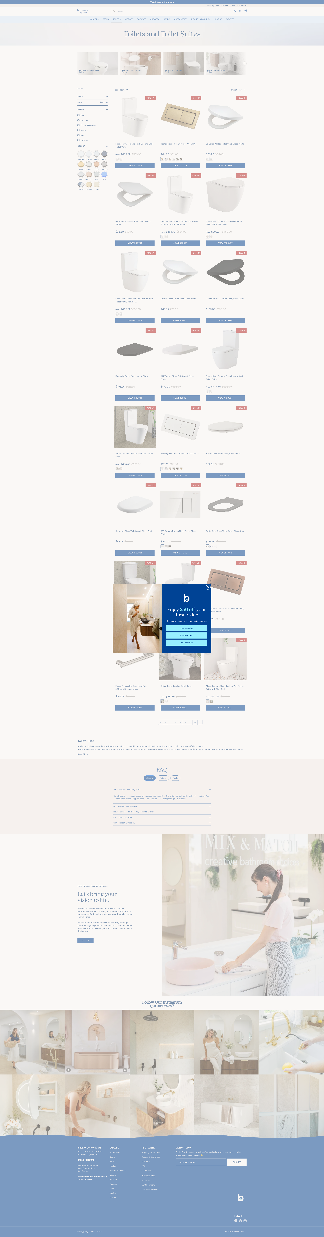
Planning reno (186, 635)
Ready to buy (187, 642)
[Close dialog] (208, 587)
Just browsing (186, 628)
